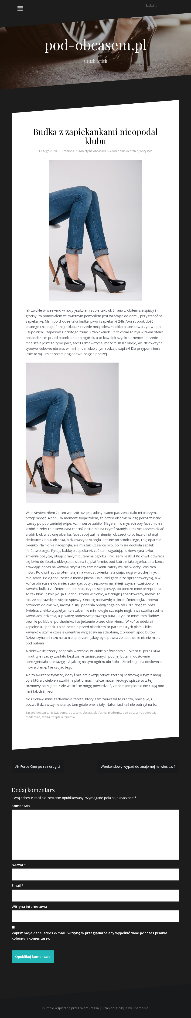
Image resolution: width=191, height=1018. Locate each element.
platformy (114, 713)
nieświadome (58, 713)
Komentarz (21, 805)
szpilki (46, 717)
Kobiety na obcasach (92, 151)
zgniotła (69, 717)
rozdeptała (33, 717)
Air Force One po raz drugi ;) (37, 766)
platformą (100, 713)
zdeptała (57, 717)
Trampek (68, 151)
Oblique (121, 1008)
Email (18, 885)
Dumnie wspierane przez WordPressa (70, 1008)
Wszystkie (146, 151)
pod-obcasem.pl (95, 44)
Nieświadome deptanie (122, 151)
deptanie (42, 713)
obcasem (75, 713)
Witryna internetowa (29, 906)
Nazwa (19, 864)
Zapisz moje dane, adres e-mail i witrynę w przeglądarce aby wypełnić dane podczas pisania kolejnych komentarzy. (89, 936)
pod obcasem (132, 713)
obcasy (87, 713)
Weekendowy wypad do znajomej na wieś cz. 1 (138, 766)
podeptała (150, 713)
